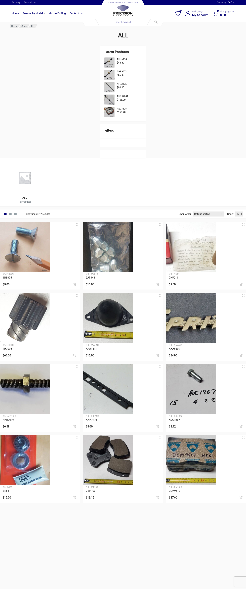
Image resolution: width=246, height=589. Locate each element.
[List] (15, 214)
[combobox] (123, 22)
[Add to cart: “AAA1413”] (158, 355)
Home (15, 13)
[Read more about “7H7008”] (75, 355)
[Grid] (5, 214)
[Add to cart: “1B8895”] (75, 284)
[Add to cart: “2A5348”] (158, 284)
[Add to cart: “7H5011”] (241, 284)
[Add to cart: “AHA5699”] (241, 355)
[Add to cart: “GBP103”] (158, 498)
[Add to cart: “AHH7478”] (158, 426)
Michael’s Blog (57, 13)
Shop (24, 26)
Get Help (16, 2)
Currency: (224, 2)
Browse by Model (33, 13)
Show (230, 214)
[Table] (20, 214)
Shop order (185, 214)
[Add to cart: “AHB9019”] (75, 426)
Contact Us (76, 13)
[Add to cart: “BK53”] (75, 498)
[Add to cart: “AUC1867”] (241, 426)
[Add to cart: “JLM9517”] (241, 498)
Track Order (30, 2)
